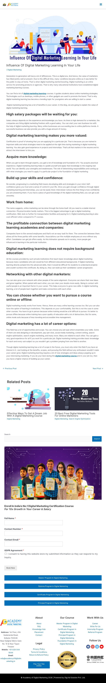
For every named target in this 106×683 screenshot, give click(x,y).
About (38, 623)
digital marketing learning (35, 93)
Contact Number (13, 529)
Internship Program (95, 629)
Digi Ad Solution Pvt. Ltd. (75, 678)
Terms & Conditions (39, 652)
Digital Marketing (14, 70)
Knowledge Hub (39, 629)
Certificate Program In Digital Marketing (53, 595)
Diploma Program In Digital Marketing (53, 586)
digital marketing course (66, 356)
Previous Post (10, 368)
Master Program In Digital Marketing (53, 578)
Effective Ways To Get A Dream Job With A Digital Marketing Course (27, 414)
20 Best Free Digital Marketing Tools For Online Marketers (75, 414)
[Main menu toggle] (101, 4)
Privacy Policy (39, 649)
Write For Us (95, 626)
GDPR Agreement (14, 550)
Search (7, 434)
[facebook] (88, 647)
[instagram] (93, 647)
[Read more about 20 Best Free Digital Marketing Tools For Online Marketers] (77, 399)
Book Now (10, 568)
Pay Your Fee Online (38, 665)
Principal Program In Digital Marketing (53, 603)
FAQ (39, 626)
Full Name (10, 518)
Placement (39, 632)
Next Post (98, 368)
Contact (39, 635)
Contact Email (12, 539)
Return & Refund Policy (39, 655)
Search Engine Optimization (79, 419)
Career (95, 623)
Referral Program (95, 632)
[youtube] (102, 647)
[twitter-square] (97, 647)
